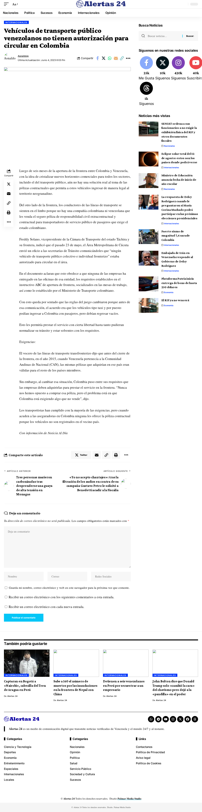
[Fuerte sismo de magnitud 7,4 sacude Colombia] (148, 236)
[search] (184, 4)
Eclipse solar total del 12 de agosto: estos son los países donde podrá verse (179, 158)
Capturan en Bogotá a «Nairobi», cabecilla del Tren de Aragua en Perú (25, 685)
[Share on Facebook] (97, 58)
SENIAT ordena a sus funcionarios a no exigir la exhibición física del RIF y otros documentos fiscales (179, 132)
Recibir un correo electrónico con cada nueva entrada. (46, 606)
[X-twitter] (180, 719)
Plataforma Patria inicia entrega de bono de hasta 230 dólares (179, 283)
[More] (128, 58)
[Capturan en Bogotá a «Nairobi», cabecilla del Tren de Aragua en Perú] (27, 663)
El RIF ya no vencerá (175, 300)
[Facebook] (146, 68)
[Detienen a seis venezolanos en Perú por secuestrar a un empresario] (126, 663)
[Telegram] (158, 719)
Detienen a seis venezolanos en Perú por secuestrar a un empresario (124, 685)
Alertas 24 (12, 696)
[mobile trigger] (7, 4)
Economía (168, 292)
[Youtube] (166, 719)
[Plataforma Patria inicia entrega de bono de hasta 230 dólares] (148, 283)
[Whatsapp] (151, 719)
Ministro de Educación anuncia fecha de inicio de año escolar (178, 179)
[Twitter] (162, 68)
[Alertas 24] (101, 4)
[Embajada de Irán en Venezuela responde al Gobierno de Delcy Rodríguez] (148, 258)
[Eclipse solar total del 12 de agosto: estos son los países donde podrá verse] (148, 159)
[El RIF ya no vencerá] (148, 305)
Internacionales (16, 22)
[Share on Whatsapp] (109, 58)
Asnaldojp (23, 56)
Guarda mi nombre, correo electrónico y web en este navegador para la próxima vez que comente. (69, 588)
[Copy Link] (122, 58)
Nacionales (169, 146)
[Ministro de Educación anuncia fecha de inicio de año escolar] (148, 180)
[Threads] (146, 94)
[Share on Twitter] (103, 58)
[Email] (116, 58)
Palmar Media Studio (129, 798)
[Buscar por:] (163, 36)
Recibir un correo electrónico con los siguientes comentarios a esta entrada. (61, 597)
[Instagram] (178, 68)
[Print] (8, 212)
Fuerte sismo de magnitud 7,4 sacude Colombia (175, 235)
